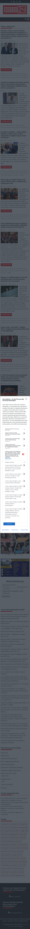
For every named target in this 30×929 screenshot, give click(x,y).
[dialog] (15, 464)
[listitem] (15, 429)
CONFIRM (9, 523)
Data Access (15, 530)
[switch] (23, 433)
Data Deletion (5, 530)
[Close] (26, 399)
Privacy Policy (24, 530)
